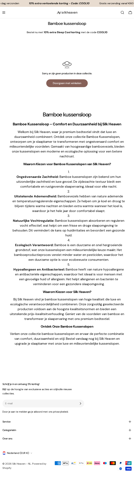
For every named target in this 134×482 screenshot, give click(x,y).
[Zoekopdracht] (122, 12)
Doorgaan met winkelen (67, 83)
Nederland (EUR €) (18, 453)
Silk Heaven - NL (21, 463)
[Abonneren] (80, 403)
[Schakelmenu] (3, 12)
